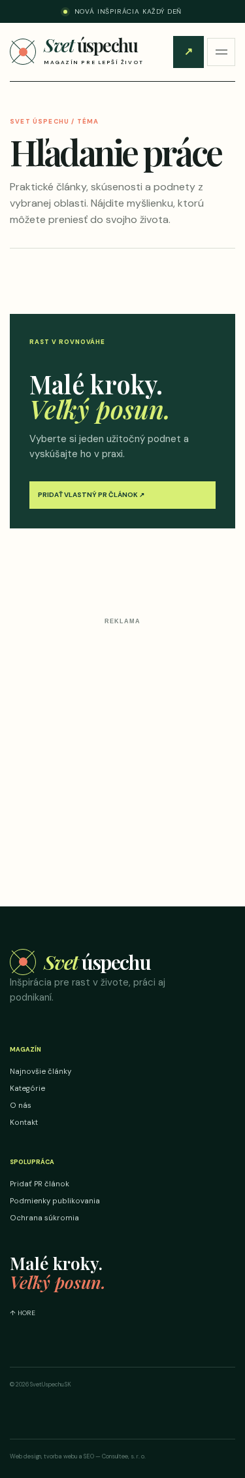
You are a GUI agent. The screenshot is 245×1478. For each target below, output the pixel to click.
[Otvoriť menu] (221, 52)
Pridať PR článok (188, 51)
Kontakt (24, 1122)
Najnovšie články (40, 1071)
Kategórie (27, 1088)
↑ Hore (22, 1313)
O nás (20, 1105)
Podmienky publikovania (55, 1201)
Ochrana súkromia (44, 1218)
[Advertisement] (122, 752)
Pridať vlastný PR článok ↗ (91, 494)
